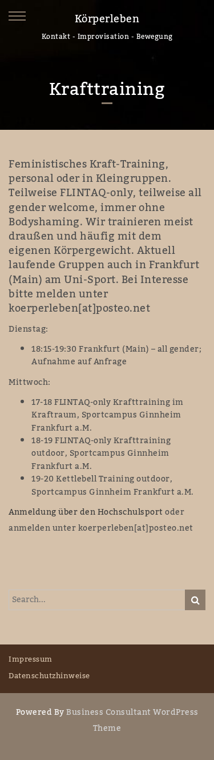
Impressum (31, 659)
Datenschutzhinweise (49, 676)
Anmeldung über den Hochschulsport (86, 512)
